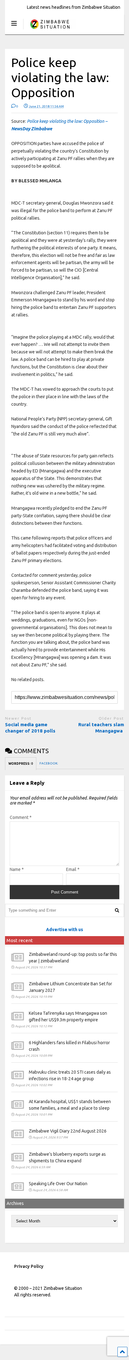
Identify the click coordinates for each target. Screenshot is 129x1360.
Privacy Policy (29, 1266)
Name (17, 869)
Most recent (20, 940)
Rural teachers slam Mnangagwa (101, 727)
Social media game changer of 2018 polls (31, 727)
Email (73, 869)
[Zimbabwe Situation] (49, 29)
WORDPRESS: (20, 763)
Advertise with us (64, 929)
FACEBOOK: (49, 763)
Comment (21, 817)
